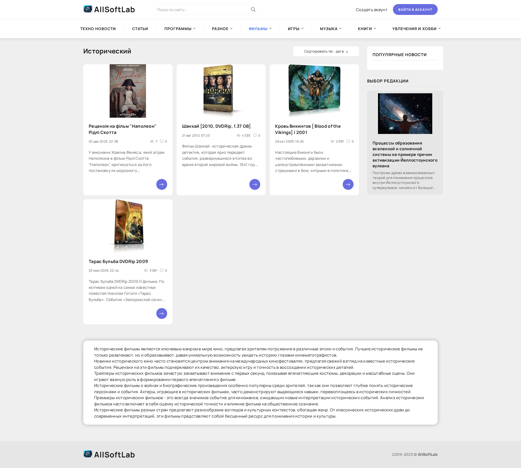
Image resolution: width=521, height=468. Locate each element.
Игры (294, 28)
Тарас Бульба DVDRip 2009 (118, 261)
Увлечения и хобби (414, 28)
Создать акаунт (371, 9)
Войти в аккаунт (415, 9)
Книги (365, 28)
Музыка (329, 28)
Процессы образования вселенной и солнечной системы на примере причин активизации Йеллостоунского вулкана (405, 154)
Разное (220, 28)
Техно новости (98, 28)
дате (340, 51)
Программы (178, 28)
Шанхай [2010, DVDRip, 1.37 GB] (216, 126)
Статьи (140, 28)
